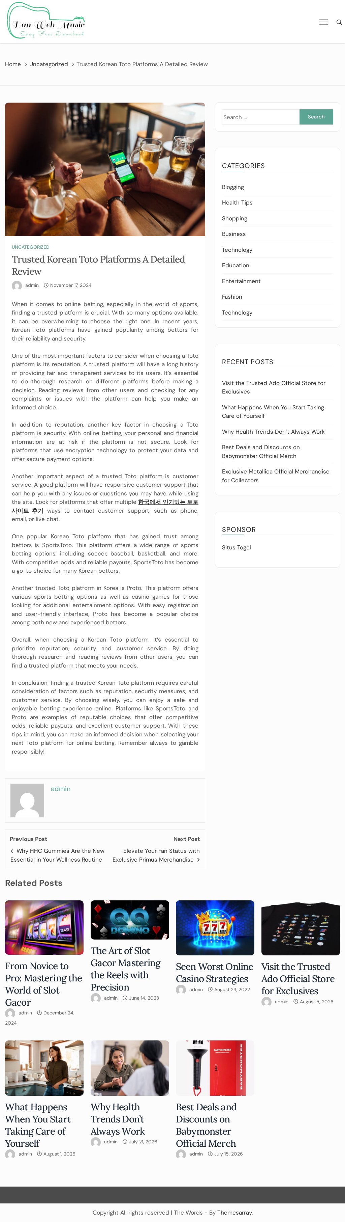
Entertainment (241, 281)
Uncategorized (31, 247)
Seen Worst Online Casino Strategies (214, 972)
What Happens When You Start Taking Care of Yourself (38, 1125)
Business (234, 234)
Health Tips (237, 202)
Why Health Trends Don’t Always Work (273, 431)
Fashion (232, 296)
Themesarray (234, 1212)
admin (32, 285)
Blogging (233, 187)
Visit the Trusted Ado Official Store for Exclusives (298, 978)
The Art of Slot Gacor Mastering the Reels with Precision (126, 969)
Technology (237, 249)
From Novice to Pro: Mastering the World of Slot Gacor (43, 984)
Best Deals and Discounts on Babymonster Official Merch (206, 1125)
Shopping (234, 218)
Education (235, 265)
